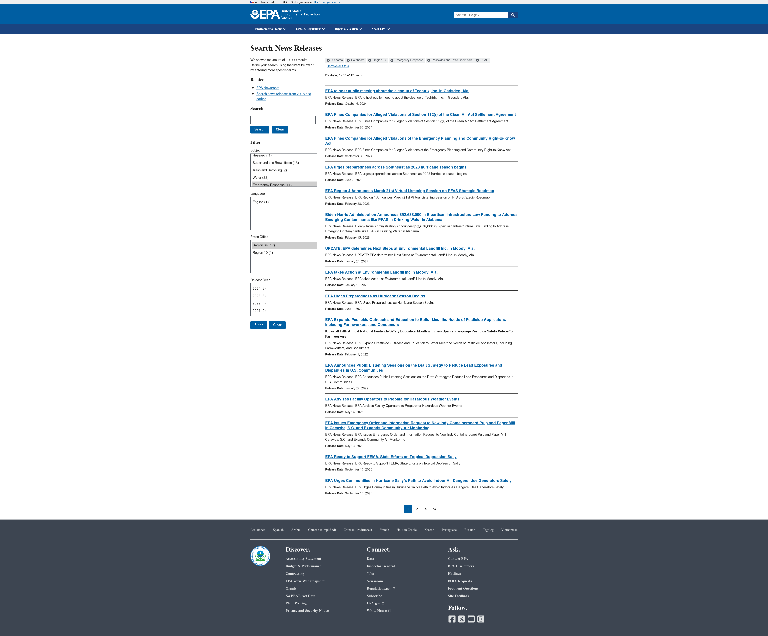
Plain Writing (296, 603)
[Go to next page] (426, 509)
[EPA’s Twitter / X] (462, 619)
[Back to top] (757, 625)
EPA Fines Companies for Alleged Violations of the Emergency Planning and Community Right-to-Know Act (420, 140)
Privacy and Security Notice (307, 611)
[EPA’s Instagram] (481, 619)
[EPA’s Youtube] (471, 619)
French (384, 530)
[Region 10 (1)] (284, 253)
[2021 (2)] (284, 311)
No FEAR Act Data (300, 596)
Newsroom (375, 581)
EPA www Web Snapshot (305, 581)
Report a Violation (346, 29)
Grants (291, 588)
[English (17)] (284, 202)
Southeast (357, 60)
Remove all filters (338, 66)
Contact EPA (458, 559)
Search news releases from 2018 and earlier (283, 96)
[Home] (285, 14)
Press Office (259, 237)
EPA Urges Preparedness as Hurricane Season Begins (375, 296)
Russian (469, 530)
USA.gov (373, 603)
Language (257, 194)
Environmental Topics (268, 29)
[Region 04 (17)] (284, 245)
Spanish (278, 530)
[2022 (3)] (284, 303)
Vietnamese (509, 530)
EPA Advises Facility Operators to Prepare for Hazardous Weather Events (392, 399)
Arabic (296, 530)
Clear (277, 325)
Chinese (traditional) (358, 530)
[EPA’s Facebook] (452, 619)
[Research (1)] (284, 155)
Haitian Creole (407, 530)
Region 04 (379, 60)
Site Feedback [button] (458, 596)
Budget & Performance (303, 566)
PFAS (484, 60)
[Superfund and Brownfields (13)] (284, 163)
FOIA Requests (460, 581)
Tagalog (488, 530)
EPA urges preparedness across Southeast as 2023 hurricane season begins (396, 167)
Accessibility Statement (303, 559)
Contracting (295, 574)
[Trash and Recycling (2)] (284, 170)
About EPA (378, 29)
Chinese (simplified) (322, 530)
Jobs (370, 574)
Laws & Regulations (308, 29)
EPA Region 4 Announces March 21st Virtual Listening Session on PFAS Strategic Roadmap (409, 191)
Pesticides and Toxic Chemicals (451, 60)
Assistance (257, 530)
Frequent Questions (463, 588)
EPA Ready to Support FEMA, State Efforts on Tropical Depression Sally (391, 457)
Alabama (337, 60)
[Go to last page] (435, 509)
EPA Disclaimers (461, 566)
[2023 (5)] (284, 296)
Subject (255, 150)
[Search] (513, 15)
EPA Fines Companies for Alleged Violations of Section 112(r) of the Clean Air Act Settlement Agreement (420, 115)
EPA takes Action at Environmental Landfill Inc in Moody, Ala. (381, 272)
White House (377, 611)
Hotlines (454, 574)
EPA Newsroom (267, 88)
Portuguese (449, 530)
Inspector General (381, 566)
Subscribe (374, 596)
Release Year (260, 280)
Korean (429, 530)
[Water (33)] (284, 178)
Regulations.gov (379, 588)
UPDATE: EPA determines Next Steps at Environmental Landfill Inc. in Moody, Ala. (400, 249)
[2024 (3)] (284, 288)
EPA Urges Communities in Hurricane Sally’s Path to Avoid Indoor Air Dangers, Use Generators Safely (418, 481)
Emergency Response (408, 60)
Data (370, 559)
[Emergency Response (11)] (284, 185)
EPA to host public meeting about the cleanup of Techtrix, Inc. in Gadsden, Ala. (397, 91)
